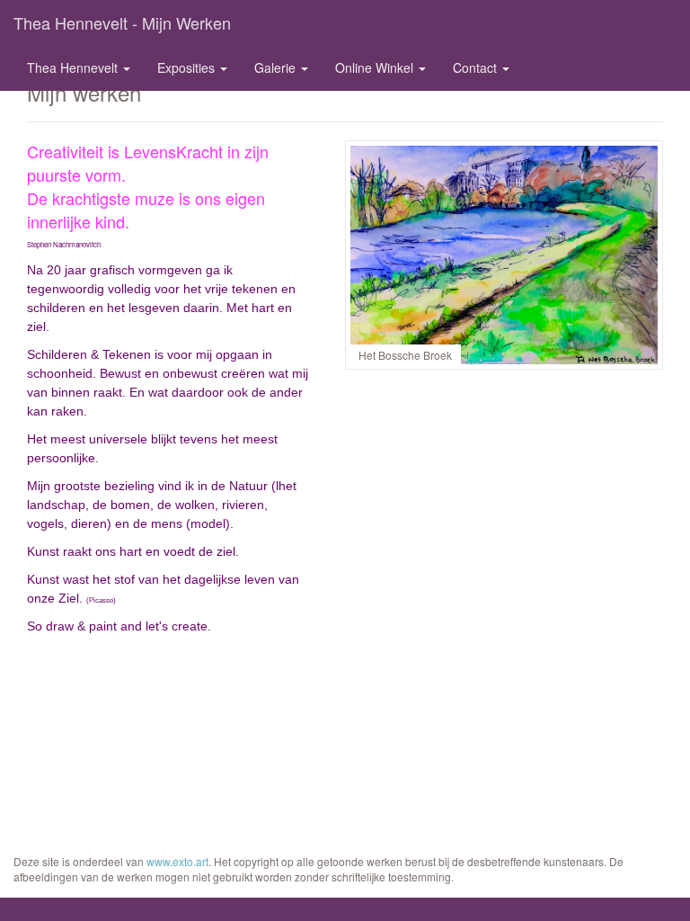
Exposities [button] (187, 67)
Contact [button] (476, 67)
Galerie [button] (276, 67)
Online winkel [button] (376, 67)
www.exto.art (177, 861)
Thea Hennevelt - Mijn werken (122, 22)
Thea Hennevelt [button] (74, 67)
